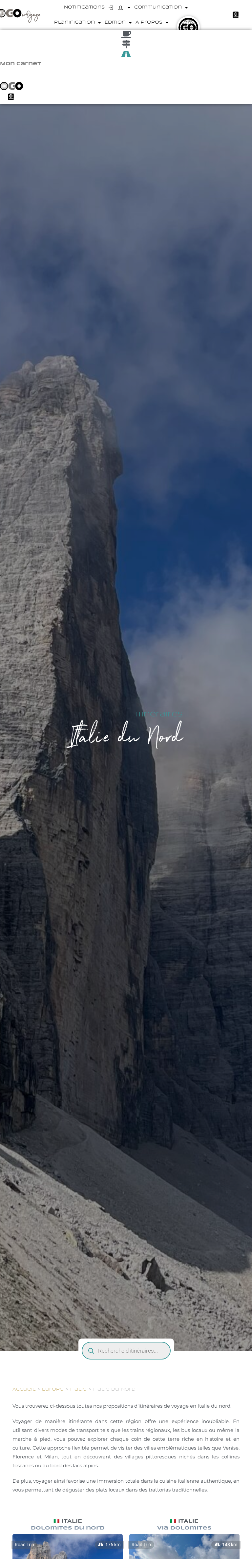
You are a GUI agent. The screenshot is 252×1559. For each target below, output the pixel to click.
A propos (149, 22)
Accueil (23, 1389)
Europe (53, 1389)
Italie (78, 1389)
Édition (115, 22)
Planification (74, 22)
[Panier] (235, 15)
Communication (158, 7)
